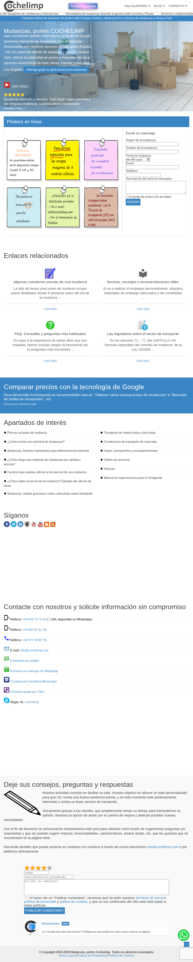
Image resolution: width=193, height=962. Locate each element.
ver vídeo (20, 86)
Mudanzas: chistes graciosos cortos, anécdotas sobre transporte (50, 493)
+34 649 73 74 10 (34, 619)
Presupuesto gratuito (83, 6)
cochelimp (32, 702)
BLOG (158, 6)
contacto (177, 6)
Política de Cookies (121, 955)
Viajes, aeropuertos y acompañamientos (131, 450)
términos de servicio (151, 898)
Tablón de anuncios (117, 459)
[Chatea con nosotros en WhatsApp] (183, 935)
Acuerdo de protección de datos (149, 196)
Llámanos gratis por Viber (27, 691)
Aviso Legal (67, 955)
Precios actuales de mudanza (27, 432)
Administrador (50, 923)
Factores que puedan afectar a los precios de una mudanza (47, 472)
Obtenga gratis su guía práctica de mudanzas (56, 69)
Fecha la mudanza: (138, 155)
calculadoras (136, 6)
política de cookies (73, 902)
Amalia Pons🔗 (15, 108)
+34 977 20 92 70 (34, 640)
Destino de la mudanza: (141, 147)
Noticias (109, 468)
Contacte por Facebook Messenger (33, 681)
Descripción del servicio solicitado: (149, 178)
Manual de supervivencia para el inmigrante (133, 477)
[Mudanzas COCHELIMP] (23, 6)
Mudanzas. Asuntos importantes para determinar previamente (48, 450)
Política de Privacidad (91, 955)
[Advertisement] (96, 566)
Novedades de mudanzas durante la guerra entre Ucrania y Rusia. (92, 13)
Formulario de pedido (24, 660)
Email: (130, 163)
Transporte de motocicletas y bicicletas (129, 432)
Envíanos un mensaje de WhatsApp (34, 671)
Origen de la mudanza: (141, 140)
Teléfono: (132, 171)
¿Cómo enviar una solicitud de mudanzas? (36, 441)
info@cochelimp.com (34, 650)
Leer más (50, 309)
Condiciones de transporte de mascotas (130, 441)
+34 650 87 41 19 (34, 629)
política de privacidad (40, 902)
